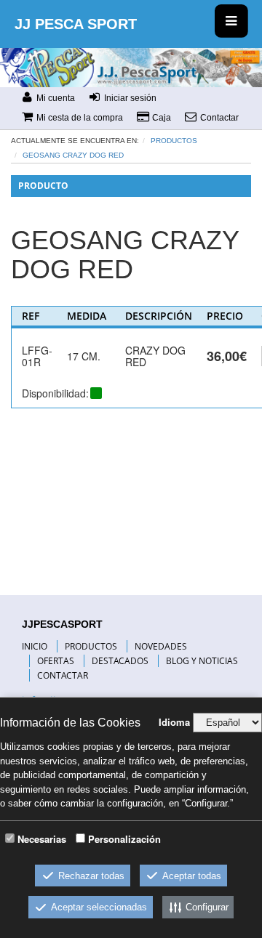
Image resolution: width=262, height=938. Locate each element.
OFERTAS (55, 661)
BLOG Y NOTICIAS (202, 661)
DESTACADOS (120, 661)
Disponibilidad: (55, 393)
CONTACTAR (62, 675)
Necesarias (41, 839)
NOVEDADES (161, 646)
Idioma (174, 722)
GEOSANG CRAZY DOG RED (73, 155)
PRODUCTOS (91, 646)
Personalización (124, 839)
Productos (174, 141)
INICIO (34, 646)
